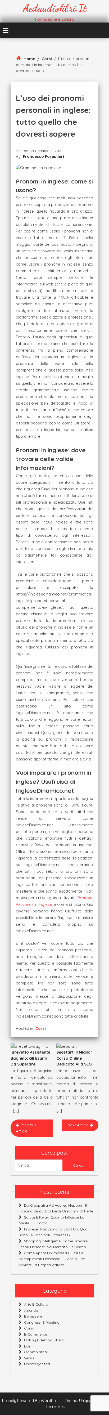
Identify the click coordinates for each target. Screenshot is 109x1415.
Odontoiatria (35, 1352)
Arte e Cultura (36, 1304)
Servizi (29, 1358)
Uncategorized (37, 1364)
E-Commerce (35, 1334)
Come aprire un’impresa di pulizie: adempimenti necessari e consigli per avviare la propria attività (52, 1259)
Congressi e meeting (42, 1322)
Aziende (31, 1310)
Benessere (33, 1316)
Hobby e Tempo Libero (44, 1340)
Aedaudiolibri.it (55, 8)
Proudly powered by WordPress (32, 1400)
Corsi (47, 58)
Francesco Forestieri (43, 156)
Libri (27, 1346)
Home (29, 58)
